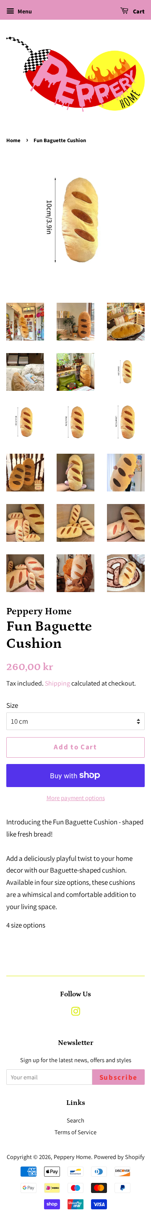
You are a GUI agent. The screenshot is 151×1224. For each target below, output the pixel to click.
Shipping (57, 683)
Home (13, 140)
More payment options (76, 798)
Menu (24, 11)
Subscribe (118, 1078)
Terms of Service (75, 1132)
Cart (138, 12)
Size (12, 705)
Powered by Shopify (119, 1157)
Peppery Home (72, 1157)
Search (75, 1120)
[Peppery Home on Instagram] (75, 1013)
